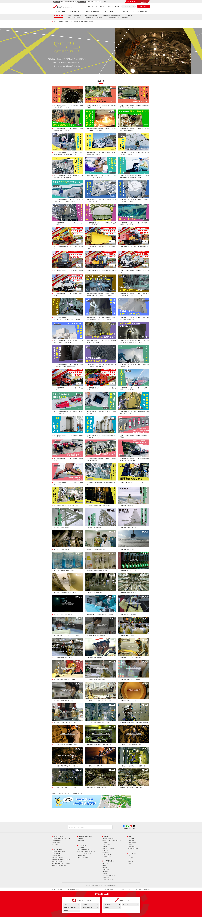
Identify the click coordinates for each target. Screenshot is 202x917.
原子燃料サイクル (101, 17)
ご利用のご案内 (137, 889)
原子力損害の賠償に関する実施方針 (111, 15)
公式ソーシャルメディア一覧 (129, 828)
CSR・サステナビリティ (76, 11)
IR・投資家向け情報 (142, 11)
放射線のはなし (126, 17)
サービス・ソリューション (71, 908)
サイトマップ (147, 889)
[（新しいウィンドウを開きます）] (80, 900)
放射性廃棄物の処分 (114, 17)
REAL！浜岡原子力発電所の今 (92, 15)
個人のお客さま (112, 904)
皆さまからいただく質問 (74, 17)
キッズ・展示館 (109, 11)
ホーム (55, 21)
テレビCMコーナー (128, 15)
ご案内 (71, 904)
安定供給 (90, 904)
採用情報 (60, 889)
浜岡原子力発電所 (58, 15)
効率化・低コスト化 (90, 908)
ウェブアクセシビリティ (126, 889)
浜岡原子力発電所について (74, 15)
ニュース (92, 6)
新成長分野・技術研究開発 (93, 11)
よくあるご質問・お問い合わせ (105, 6)
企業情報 (125, 11)
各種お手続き (143, 6)
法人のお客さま (131, 904)
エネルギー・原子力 (60, 11)
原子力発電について (88, 17)
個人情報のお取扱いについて (111, 889)
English (118, 6)
